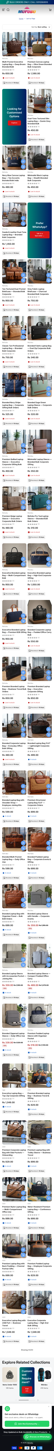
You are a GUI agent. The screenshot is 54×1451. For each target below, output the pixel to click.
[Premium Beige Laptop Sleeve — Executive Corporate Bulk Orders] (14, 498)
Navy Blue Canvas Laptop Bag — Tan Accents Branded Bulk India (13, 178)
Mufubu (30, 1443)
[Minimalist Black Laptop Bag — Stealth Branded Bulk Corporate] (40, 158)
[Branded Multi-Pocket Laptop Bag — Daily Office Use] (14, 839)
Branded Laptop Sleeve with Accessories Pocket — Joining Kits (14, 976)
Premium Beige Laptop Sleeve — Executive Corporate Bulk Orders (12, 518)
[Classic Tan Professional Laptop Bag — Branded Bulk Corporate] (14, 328)
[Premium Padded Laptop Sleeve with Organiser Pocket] (40, 1016)
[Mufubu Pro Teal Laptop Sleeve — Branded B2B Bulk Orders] (40, 498)
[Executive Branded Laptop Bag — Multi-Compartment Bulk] (14, 555)
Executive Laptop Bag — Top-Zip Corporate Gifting (13, 1094)
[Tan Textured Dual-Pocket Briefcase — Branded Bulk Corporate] (14, 271)
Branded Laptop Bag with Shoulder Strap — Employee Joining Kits (13, 802)
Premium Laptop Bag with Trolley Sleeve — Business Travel (39, 1152)
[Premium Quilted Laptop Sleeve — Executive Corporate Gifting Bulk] (14, 442)
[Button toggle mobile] (4, 9)
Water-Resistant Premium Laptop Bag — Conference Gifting (39, 1209)
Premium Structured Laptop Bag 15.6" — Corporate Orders (36, 802)
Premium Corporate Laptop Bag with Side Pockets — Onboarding (14, 1152)
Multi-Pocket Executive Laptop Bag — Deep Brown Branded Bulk (14, 64)
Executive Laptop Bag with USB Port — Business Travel (14, 1323)
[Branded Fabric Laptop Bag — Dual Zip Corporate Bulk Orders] (40, 328)
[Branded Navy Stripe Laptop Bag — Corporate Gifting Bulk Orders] (14, 385)
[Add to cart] (23, 53)
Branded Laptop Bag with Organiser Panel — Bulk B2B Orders (13, 916)
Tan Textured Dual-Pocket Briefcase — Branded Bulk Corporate (14, 291)
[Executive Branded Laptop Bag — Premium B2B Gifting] (14, 612)
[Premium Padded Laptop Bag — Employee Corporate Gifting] (40, 1246)
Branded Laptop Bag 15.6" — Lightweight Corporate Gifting (39, 745)
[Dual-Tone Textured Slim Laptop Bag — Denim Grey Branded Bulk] (40, 101)
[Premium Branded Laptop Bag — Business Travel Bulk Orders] (14, 669)
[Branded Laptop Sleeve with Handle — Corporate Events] (40, 896)
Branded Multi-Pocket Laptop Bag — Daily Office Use (13, 859)
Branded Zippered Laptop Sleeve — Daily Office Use (13, 1034)
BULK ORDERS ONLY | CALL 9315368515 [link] (29, 2)
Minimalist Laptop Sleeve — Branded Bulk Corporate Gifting (40, 461)
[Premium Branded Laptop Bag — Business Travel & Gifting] (40, 1076)
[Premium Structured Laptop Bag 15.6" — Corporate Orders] (40, 782)
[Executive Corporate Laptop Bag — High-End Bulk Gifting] (40, 1303)
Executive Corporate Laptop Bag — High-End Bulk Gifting (38, 1323)
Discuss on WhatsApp (40, 1437)
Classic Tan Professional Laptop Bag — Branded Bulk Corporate (13, 348)
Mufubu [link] (44, 1385)
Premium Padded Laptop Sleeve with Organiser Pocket (38, 1036)
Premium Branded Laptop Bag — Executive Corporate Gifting (39, 689)
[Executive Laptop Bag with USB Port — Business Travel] (14, 1303)
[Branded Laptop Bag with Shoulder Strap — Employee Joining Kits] (14, 782)
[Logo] (27, 10)
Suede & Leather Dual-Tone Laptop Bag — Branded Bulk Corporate (14, 234)
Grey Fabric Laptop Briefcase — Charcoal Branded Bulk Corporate (38, 291)
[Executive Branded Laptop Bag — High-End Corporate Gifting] (40, 555)
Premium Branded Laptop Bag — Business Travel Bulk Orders (14, 689)
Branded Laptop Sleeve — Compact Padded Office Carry (39, 976)
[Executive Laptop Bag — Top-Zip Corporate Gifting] (14, 1076)
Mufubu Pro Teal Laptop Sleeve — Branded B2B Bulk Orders (38, 518)
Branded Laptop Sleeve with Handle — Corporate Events (39, 916)
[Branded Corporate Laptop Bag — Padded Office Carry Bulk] (40, 612)
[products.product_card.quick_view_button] (23, 47)
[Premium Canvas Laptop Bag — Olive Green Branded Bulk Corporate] (40, 44)
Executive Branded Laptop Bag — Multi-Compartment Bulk (14, 575)
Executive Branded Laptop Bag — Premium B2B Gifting (14, 631)
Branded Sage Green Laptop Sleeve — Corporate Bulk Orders (40, 405)
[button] (8, 10)
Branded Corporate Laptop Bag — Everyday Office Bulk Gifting (14, 745)
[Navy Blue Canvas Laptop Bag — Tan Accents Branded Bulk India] (14, 158)
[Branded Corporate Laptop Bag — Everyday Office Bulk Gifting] (14, 726)
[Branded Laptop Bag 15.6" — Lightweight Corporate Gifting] (40, 726)
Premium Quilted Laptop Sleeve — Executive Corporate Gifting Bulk (12, 461)
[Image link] (9, 1382)
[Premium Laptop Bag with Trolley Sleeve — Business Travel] (40, 1132)
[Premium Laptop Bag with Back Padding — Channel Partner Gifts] (14, 1246)
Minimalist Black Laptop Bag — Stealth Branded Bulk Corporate (38, 178)
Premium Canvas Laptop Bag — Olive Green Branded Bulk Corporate (40, 64)
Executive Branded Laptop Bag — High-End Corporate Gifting (39, 575)
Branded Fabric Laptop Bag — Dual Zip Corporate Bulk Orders (39, 348)
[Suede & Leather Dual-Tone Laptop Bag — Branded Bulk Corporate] (14, 215)
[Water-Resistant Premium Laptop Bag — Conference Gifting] (40, 1189)
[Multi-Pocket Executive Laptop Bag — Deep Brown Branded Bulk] (14, 44)
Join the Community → (29, 1424)
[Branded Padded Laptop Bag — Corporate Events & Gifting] (40, 839)
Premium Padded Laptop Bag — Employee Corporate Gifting (40, 1266)
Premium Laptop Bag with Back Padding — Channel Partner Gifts (13, 1266)
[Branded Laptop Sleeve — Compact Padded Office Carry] (40, 956)
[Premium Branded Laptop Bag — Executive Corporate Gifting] (40, 669)
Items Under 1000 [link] (10, 1385)
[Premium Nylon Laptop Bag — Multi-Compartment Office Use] (14, 1189)
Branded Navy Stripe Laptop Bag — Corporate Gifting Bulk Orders (13, 405)
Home (21, 19)
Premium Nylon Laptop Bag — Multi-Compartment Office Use (14, 1209)
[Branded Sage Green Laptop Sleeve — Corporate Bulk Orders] (40, 385)
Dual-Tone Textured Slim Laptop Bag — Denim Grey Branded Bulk (39, 121)
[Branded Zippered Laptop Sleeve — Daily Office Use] (14, 1016)
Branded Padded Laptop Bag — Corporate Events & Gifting (39, 859)
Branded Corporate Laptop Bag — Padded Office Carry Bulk (40, 632)
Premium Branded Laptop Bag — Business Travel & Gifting (39, 1095)
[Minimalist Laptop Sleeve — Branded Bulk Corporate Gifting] (40, 442)
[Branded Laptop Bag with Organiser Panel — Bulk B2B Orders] (14, 896)
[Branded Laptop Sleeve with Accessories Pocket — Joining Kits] (14, 956)
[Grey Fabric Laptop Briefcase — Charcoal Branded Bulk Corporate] (40, 271)
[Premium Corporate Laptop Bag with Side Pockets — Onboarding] (14, 1132)
